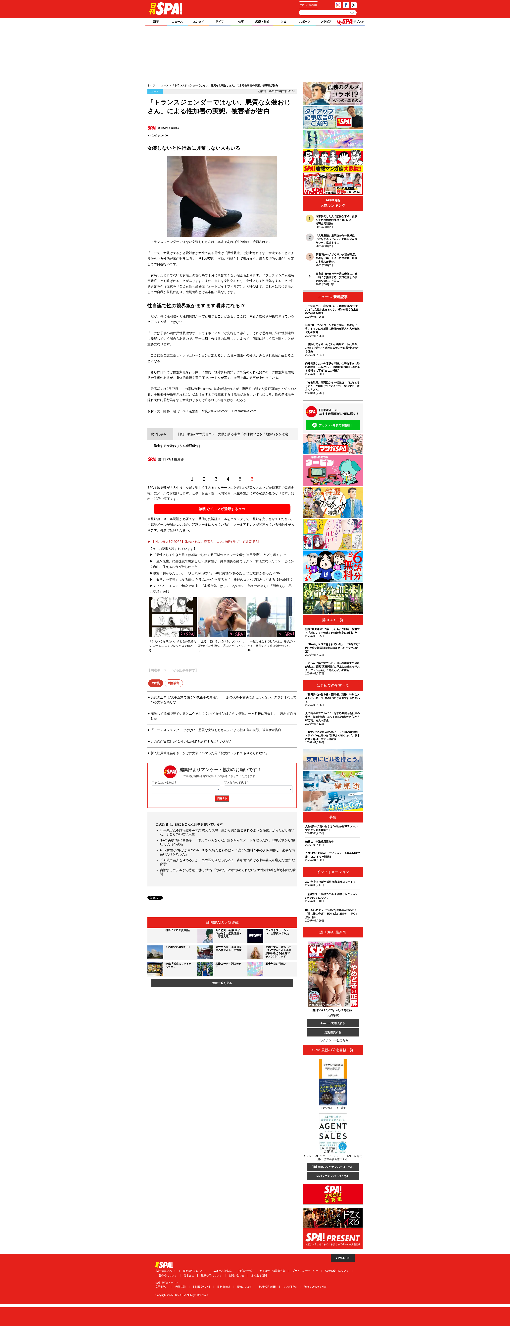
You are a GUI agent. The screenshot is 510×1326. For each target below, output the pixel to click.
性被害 (174, 683)
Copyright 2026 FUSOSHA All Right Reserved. (182, 1295)
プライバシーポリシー (305, 1270)
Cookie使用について (337, 1270)
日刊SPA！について (195, 1270)
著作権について (168, 1275)
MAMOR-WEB (268, 1286)
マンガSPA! (290, 1286)
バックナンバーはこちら (333, 1040)
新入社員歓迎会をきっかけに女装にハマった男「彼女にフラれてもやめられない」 (210, 753)
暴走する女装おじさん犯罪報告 (176, 446)
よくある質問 (259, 1275)
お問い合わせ (237, 1275)
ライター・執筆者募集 (272, 1270)
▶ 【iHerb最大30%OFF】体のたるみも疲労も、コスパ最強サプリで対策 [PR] (203, 541)
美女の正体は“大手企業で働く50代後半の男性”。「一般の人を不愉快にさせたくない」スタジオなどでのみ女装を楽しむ (223, 700)
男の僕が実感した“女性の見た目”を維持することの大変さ (191, 741)
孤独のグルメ (245, 1286)
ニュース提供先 (222, 1270)
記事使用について (212, 1275)
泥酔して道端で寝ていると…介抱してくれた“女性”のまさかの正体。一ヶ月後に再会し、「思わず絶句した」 (223, 716)
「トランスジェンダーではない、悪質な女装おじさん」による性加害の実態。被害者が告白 (216, 730)
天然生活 (180, 1286)
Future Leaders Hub (315, 1286)
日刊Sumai (223, 1286)
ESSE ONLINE (202, 1286)
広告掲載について (166, 1270)
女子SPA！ (162, 1286)
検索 (352, 12)
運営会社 (189, 1275)
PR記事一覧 (245, 1270)
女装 (156, 683)
